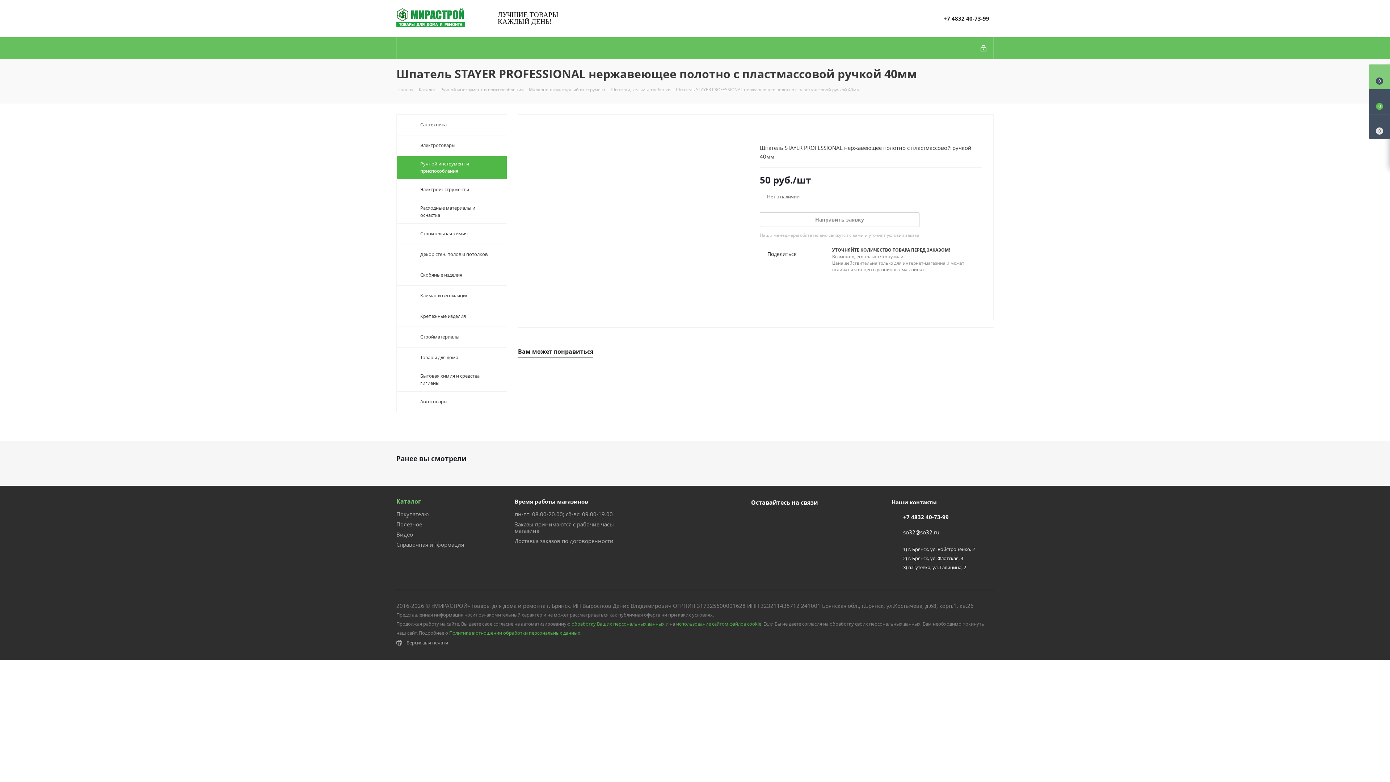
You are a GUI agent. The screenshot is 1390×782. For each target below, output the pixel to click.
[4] (783, 131)
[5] (790, 131)
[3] (777, 131)
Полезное (409, 524)
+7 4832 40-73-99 (966, 18)
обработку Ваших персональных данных (618, 624)
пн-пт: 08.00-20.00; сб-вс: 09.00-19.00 (564, 514)
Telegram (776, 519)
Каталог (408, 501)
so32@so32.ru (921, 532)
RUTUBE (794, 519)
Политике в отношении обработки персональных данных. (515, 633)
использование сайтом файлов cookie (718, 624)
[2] (770, 131)
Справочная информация (430, 544)
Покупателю (412, 514)
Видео (404, 534)
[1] (763, 131)
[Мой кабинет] (984, 48)
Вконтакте (758, 519)
